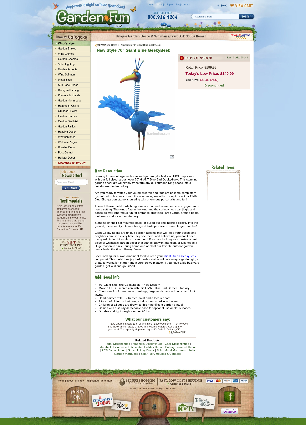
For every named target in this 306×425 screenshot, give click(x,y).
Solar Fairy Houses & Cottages (161, 353)
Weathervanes (66, 136)
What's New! (67, 43)
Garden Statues (67, 116)
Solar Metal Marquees (171, 350)
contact (186, 4)
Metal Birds (65, 79)
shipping (169, 4)
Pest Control (65, 152)
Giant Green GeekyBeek (180, 256)
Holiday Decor (66, 157)
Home (114, 45)
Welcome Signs (67, 142)
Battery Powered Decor (180, 347)
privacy (79, 380)
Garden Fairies (67, 126)
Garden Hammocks (69, 100)
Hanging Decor (67, 131)
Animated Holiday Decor (147, 347)
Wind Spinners (67, 74)
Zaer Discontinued (177, 343)
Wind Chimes (66, 53)
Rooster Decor (66, 147)
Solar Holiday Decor (141, 350)
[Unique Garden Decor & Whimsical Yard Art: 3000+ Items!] (172, 41)
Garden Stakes (67, 48)
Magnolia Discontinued (148, 343)
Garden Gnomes (68, 59)
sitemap (107, 380)
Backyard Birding (68, 90)
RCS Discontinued (114, 350)
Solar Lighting (66, 64)
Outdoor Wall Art (68, 121)
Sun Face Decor (68, 84)
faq (178, 4)
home (151, 4)
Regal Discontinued (117, 343)
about (159, 4)
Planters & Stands (69, 95)
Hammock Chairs (68, 105)
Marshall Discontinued (114, 347)
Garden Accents (67, 69)
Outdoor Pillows (67, 110)
